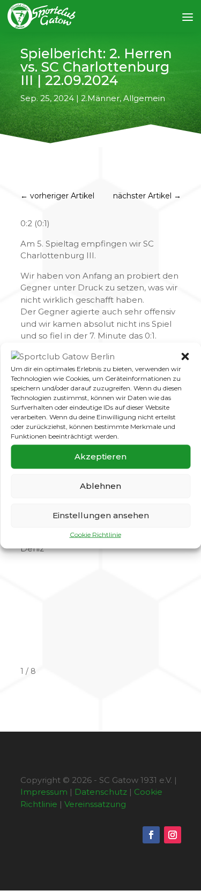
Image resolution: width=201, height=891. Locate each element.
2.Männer (100, 98)
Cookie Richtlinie (95, 534)
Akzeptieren (100, 456)
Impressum (44, 792)
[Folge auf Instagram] (172, 834)
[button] (185, 356)
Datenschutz (101, 792)
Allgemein (144, 98)
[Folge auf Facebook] (151, 834)
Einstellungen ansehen (101, 515)
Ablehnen (100, 486)
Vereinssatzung (95, 804)
